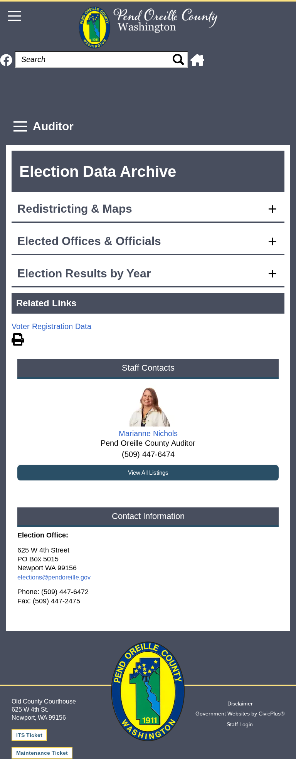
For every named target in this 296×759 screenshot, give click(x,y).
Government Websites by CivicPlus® (239, 713)
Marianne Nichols (148, 433)
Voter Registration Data (51, 326)
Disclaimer (240, 703)
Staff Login (240, 724)
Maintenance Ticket (42, 753)
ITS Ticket (29, 735)
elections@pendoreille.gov (54, 577)
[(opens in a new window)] (6, 59)
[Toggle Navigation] (14, 16)
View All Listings (148, 472)
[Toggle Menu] (20, 126)
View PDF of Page (18, 338)
